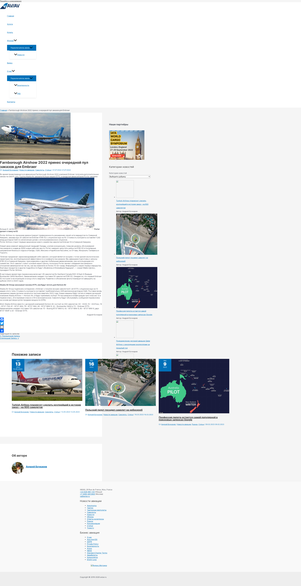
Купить (10, 32)
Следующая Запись (9, 338)
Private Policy (92, 544)
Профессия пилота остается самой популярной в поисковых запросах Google (188, 418)
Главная (10, 16)
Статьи (48, 170)
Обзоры (90, 517)
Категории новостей (118, 173)
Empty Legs (92, 559)
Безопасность (23, 85)
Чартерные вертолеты (96, 510)
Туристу (90, 528)
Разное (195, 424)
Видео (9, 63)
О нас (9, 71)
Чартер (90, 508)
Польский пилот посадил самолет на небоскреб (114, 410)
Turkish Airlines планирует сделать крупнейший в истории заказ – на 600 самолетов (46, 406)
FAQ (18, 93)
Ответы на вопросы (95, 519)
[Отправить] (51, 331)
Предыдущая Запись (10, 336)
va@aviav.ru (85, 496)
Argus (89, 548)
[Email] (51, 327)
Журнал (10, 41)
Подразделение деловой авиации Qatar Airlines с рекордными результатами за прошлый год (133, 344)
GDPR (89, 542)
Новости (20, 55)
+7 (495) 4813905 (87, 494)
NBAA (89, 551)
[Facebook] (51, 319)
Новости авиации (26, 170)
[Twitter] (51, 323)
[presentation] (15, 41)
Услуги (10, 24)
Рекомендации (93, 523)
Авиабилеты (92, 555)
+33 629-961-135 (87, 492)
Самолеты (39, 170)
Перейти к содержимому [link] (11, 1)
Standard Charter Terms (97, 553)
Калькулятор (92, 557)
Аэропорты (92, 505)
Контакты (11, 102)
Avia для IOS (92, 539)
